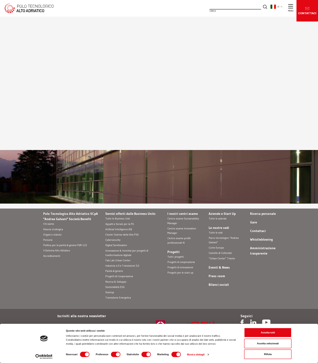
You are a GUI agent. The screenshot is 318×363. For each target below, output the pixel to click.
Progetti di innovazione (180, 267)
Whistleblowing (261, 239)
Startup (109, 292)
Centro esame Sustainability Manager (183, 221)
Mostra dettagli (196, 354)
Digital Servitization (116, 245)
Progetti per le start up (180, 272)
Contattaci (258, 231)
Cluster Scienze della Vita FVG (122, 234)
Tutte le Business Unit (117, 218)
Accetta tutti (268, 332)
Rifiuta (268, 354)
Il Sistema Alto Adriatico (56, 250)
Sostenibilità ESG (115, 287)
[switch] (115, 354)
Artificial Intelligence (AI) (118, 229)
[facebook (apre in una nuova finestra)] (242, 323)
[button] (278, 6)
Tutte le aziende (218, 218)
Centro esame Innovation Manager (181, 231)
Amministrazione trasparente (262, 250)
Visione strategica (53, 229)
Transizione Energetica (118, 297)
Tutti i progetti (175, 256)
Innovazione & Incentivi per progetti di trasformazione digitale (126, 253)
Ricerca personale (263, 214)
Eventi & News (219, 267)
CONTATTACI (307, 13)
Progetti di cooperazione (181, 262)
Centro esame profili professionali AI (178, 240)
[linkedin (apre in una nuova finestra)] (253, 323)
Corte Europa (216, 247)
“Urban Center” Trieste (222, 258)
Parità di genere (114, 271)
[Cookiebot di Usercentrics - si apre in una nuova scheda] (43, 356)
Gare (253, 222)
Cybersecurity (112, 239)
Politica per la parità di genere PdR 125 (65, 245)
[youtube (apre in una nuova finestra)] (266, 323)
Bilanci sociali (219, 285)
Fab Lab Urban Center (118, 260)
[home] (28, 8)
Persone (48, 239)
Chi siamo (48, 223)
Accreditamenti (51, 255)
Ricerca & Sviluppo (115, 281)
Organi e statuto (52, 234)
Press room (217, 276)
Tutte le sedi (215, 232)
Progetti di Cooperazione (119, 276)
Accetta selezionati (268, 343)
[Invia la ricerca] (265, 6)
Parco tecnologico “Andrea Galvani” (224, 240)
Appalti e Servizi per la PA (119, 224)
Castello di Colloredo (220, 253)
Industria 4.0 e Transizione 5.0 (122, 265)
